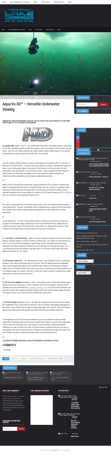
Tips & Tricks (45, 2)
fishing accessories (37, 359)
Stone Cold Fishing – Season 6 (98, 177)
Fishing (23, 359)
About (70, 2)
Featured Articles (95, 161)
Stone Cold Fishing (96, 174)
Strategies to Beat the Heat (13, 377)
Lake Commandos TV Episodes (20, 2)
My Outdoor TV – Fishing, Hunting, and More (96, 188)
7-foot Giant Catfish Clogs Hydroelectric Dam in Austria (75, 405)
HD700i (66, 192)
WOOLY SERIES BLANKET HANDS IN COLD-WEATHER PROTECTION (99, 165)
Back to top (103, 387)
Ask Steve (93, 195)
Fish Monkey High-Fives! (84, 250)
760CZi (8, 195)
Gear (35, 2)
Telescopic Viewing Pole (37, 287)
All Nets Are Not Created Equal (86, 233)
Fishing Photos (59, 2)
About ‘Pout (92, 198)
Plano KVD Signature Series (97, 222)
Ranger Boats (94, 206)
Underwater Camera (56, 359)
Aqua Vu (14, 359)
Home (4, 2)
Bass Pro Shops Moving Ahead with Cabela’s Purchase (75, 424)
